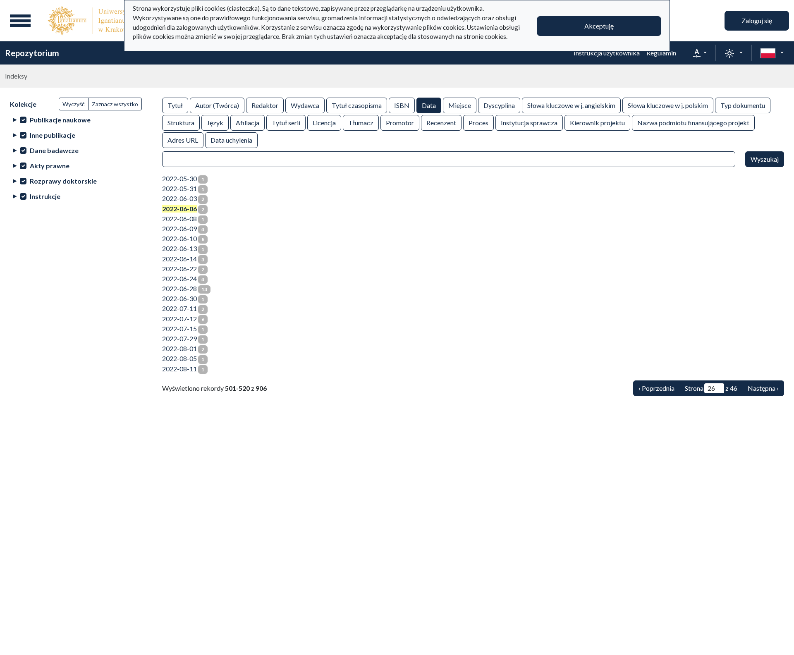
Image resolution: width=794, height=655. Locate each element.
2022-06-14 (179, 259)
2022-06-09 (179, 228)
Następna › (763, 388)
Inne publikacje (52, 135)
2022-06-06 (179, 209)
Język (215, 123)
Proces (478, 123)
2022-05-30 (179, 178)
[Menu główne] (20, 20)
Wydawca (305, 105)
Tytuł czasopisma (357, 105)
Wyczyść (73, 104)
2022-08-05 (179, 358)
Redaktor (264, 105)
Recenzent (441, 123)
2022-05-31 (179, 188)
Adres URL (182, 140)
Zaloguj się (756, 20)
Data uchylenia (231, 140)
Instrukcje (45, 196)
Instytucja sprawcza (529, 123)
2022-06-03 (179, 198)
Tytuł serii (286, 123)
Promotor (400, 123)
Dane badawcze (54, 150)
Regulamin (661, 53)
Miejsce (459, 105)
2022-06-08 (179, 218)
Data (429, 105)
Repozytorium (32, 53)
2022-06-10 (179, 238)
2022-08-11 (179, 369)
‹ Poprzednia (656, 388)
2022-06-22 (179, 269)
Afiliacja (247, 123)
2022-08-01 (179, 348)
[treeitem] (76, 120)
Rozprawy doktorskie (63, 181)
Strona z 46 (711, 388)
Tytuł (175, 105)
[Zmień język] (772, 53)
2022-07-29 (179, 338)
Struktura (180, 123)
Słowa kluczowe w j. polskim (668, 105)
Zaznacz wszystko (115, 104)
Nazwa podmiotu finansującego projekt (693, 123)
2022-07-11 (179, 308)
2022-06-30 (179, 298)
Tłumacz (360, 123)
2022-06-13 (179, 248)
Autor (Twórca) (217, 105)
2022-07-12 (179, 319)
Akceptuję (599, 26)
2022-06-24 (179, 278)
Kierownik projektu (597, 123)
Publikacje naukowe (60, 120)
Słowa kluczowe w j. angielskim (571, 105)
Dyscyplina (499, 105)
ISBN (401, 105)
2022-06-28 (179, 288)
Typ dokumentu (742, 105)
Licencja (324, 123)
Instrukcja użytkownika (607, 53)
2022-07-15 (179, 328)
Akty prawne (49, 166)
